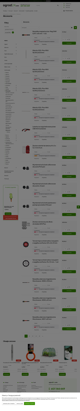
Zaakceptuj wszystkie (29, 403)
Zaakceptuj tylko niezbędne (8, 403)
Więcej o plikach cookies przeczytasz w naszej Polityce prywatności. (16, 400)
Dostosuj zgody (20, 403)
